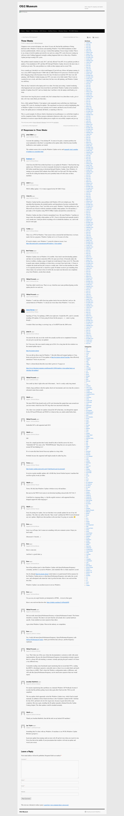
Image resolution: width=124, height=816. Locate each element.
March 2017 (88, 217)
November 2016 (89, 224)
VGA (87, 557)
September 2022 (89, 114)
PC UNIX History (73, 31)
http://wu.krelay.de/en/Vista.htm (60, 357)
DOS (87, 415)
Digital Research (89, 412)
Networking (88, 471)
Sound (87, 531)
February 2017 (89, 219)
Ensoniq (88, 425)
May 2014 (88, 273)
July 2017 (88, 211)
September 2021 (89, 132)
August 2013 (89, 287)
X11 (87, 577)
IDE (87, 443)
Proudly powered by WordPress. (94, 811)
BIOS (87, 372)
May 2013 (88, 292)
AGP (87, 361)
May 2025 (88, 67)
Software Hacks (89, 528)
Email (23, 786)
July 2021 (88, 135)
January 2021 (89, 145)
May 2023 (88, 103)
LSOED (88, 461)
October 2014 (89, 265)
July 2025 (88, 64)
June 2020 (88, 157)
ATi (87, 371)
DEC (87, 408)
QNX (87, 507)
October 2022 (89, 113)
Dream (87, 418)
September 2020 (89, 152)
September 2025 (89, 60)
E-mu (87, 420)
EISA (87, 423)
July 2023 (88, 100)
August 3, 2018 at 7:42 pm (32, 484)
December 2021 (89, 127)
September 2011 (89, 325)
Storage (87, 538)
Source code (88, 534)
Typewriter (88, 546)
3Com (87, 353)
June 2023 (88, 101)
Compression (89, 392)
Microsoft (38, 122)
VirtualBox (88, 559)
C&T (87, 384)
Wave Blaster (89, 565)
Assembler (88, 369)
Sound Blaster (89, 533)
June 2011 (88, 330)
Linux (87, 459)
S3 (86, 516)
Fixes (87, 431)
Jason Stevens (30, 310)
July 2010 (88, 343)
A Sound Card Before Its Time (71, 37)
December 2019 (89, 167)
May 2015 (88, 253)
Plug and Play (89, 500)
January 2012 (89, 319)
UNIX (87, 552)
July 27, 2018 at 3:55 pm (32, 198)
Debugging (88, 407)
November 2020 (89, 149)
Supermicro (88, 539)
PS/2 (87, 505)
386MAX (88, 351)
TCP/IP (87, 541)
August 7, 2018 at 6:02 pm (32, 563)
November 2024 (89, 77)
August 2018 (89, 191)
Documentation (89, 413)
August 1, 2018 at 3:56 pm (32, 399)
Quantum (88, 508)
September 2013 (89, 286)
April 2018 (88, 198)
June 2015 (88, 252)
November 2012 (89, 302)
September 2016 (89, 227)
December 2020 (89, 147)
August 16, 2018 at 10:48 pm (33, 684)
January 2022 (89, 126)
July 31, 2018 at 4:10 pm (32, 379)
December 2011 (89, 320)
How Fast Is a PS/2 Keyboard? (29, 37)
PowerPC (88, 502)
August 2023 (89, 98)
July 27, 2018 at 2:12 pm (32, 185)
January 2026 (89, 54)
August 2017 (89, 209)
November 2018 (89, 188)
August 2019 (89, 173)
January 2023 (89, 108)
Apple (87, 366)
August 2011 (89, 327)
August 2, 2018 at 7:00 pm (32, 465)
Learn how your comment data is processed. (56, 805)
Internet (87, 446)
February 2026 (89, 52)
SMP (87, 526)
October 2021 (89, 131)
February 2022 (89, 124)
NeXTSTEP (88, 472)
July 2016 (88, 230)
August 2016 (89, 229)
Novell (87, 475)
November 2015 (89, 243)
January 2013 (89, 299)
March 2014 (88, 276)
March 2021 (88, 142)
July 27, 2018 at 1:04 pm (32, 137)
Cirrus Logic (89, 387)
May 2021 (88, 139)
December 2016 (89, 222)
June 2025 (88, 65)
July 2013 (88, 289)
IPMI (87, 448)
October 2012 (89, 304)
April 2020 (88, 160)
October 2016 (89, 225)
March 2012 (88, 315)
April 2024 (88, 88)
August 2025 (89, 62)
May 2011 (88, 332)
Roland (87, 513)
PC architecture (89, 482)
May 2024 (88, 86)
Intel (87, 444)
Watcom (88, 564)
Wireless (88, 574)
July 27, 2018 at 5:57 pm (32, 281)
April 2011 (88, 333)
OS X (87, 479)
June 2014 (88, 271)
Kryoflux (88, 453)
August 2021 (89, 134)
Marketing (88, 462)
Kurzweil (88, 454)
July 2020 (88, 155)
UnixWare (88, 554)
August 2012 (89, 307)
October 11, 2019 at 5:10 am (33, 727)
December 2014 (89, 261)
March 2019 (88, 181)
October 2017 (89, 207)
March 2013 (88, 296)
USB (87, 556)
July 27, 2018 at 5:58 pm (32, 296)
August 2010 (89, 341)
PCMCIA (88, 490)
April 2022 (88, 121)
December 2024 (89, 75)
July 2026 (88, 44)
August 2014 (89, 268)
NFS (87, 474)
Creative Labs (89, 400)
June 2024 (88, 85)
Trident (87, 544)
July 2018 (88, 193)
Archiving (88, 368)
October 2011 (89, 323)
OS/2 (87, 480)
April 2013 (88, 294)
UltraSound (88, 547)
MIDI (87, 467)
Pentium (88, 492)
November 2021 (89, 129)
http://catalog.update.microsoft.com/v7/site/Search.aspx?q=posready (45, 469)
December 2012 (89, 301)
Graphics (88, 436)
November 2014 (89, 263)
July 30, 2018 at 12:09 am (32, 334)
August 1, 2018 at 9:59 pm (32, 421)
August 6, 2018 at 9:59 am (32, 546)
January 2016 (89, 240)
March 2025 (88, 70)
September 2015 (89, 247)
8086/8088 (88, 358)
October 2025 (89, 59)
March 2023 (88, 106)
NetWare (88, 469)
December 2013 (89, 281)
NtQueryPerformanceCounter (34, 639)
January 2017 (89, 220)
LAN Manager (89, 456)
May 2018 (88, 196)
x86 (87, 578)
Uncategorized (89, 549)
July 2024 (88, 83)
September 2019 (89, 171)
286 (87, 348)
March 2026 (88, 50)
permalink (56, 122)
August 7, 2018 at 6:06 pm (32, 594)
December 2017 (89, 204)
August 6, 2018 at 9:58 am (32, 526)
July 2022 (88, 116)
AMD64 (88, 364)
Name (23, 780)
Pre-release (88, 503)
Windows (43, 122)
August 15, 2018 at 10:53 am (33, 651)
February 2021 (89, 144)
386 (87, 350)
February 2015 (89, 258)
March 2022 (88, 122)
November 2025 (89, 57)
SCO (87, 518)
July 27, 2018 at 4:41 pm (32, 253)
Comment (24, 759)
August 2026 (89, 42)
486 (87, 356)
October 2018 (89, 189)
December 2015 (89, 242)
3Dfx (87, 355)
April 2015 (88, 255)
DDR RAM (88, 405)
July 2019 (88, 175)
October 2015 (89, 245)
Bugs (34, 122)
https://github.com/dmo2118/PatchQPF (58, 602)
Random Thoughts (90, 510)
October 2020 (89, 150)
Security (88, 523)
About (27, 31)
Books (87, 374)
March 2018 (88, 199)
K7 (87, 449)
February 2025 (89, 72)
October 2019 (89, 170)
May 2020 (88, 158)
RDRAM (88, 511)
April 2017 (88, 216)
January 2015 (89, 260)
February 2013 (89, 297)
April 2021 (88, 140)
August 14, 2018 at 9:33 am (33, 611)
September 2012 (89, 305)
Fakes (87, 430)
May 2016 (88, 234)
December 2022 (89, 109)
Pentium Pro (89, 498)
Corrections (88, 397)
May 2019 (88, 178)
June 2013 (88, 291)
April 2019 (88, 180)
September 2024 (89, 80)
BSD (87, 377)
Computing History (90, 394)
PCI (87, 489)
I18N (87, 440)
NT (87, 477)
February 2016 (89, 238)
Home (22, 31)
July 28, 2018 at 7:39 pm (32, 312)
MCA (87, 464)
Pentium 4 (88, 493)
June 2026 (88, 46)
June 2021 (88, 137)
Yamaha (88, 585)
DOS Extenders (89, 417)
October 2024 (89, 78)
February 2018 (89, 201)
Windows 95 (89, 570)
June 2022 (88, 118)
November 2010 (89, 338)
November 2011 (89, 322)
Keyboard (88, 451)
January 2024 (89, 93)
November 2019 (89, 168)
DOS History (43, 31)
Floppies (88, 433)
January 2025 (89, 73)
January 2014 (89, 279)
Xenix (87, 582)
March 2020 (88, 162)
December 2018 (89, 186)
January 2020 (89, 165)
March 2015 (88, 256)
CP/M (87, 399)
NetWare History (52, 31)
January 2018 (89, 203)
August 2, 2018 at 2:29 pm (32, 434)
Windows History (63, 31)
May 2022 (88, 119)
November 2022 (89, 111)
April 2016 (88, 235)
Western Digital (89, 567)
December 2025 (89, 55)
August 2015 (89, 248)
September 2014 (89, 266)
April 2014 (88, 274)
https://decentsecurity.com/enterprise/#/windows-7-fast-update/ (44, 243)
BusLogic (88, 381)
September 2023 (89, 96)
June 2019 (88, 176)
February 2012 (89, 317)
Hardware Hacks (89, 438)
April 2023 (88, 104)
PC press (88, 487)
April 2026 (88, 49)
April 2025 (88, 68)
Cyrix (87, 404)
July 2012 (88, 309)
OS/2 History (34, 31)
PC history (88, 485)
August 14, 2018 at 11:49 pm (33, 633)
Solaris (87, 529)
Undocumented (89, 551)
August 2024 (89, 82)
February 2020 (89, 163)
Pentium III (88, 497)
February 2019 (89, 183)
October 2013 (89, 284)
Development (89, 410)
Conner (87, 395)
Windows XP (89, 572)
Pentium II (88, 495)
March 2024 (88, 90)
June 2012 (88, 310)
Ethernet (88, 428)
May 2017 (88, 214)
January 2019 (89, 185)
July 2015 (88, 250)
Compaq (88, 390)
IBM (87, 441)
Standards (88, 536)
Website (23, 791)
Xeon (87, 583)
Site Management (90, 525)
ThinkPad (88, 542)
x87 (87, 580)
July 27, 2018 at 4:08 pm (32, 231)
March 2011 (88, 335)
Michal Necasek (39, 43)
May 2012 (88, 312)
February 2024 (89, 91)
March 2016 (88, 237)
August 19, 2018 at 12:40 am (33, 714)
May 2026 (88, 47)
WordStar (88, 575)
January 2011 (89, 337)
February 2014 (89, 278)
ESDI (87, 426)
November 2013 (89, 283)
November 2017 (89, 206)
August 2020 (89, 153)
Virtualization (89, 560)
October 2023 (89, 95)
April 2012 (88, 314)
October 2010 (89, 340)
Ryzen (87, 515)
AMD (87, 363)
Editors (87, 422)
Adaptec (88, 359)
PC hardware (89, 484)
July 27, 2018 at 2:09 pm (32, 161)
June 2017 (88, 212)
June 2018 (88, 194)
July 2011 (88, 328)
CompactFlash (89, 389)
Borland (88, 376)
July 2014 (88, 270)
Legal (87, 457)
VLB (87, 562)
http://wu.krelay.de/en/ (32, 351)
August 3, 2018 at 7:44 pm (32, 509)
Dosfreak (29, 159)
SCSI (87, 520)
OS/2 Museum (28, 6)
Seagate (87, 521)
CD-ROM (88, 386)
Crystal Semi (89, 402)
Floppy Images (89, 435)
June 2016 (88, 232)
